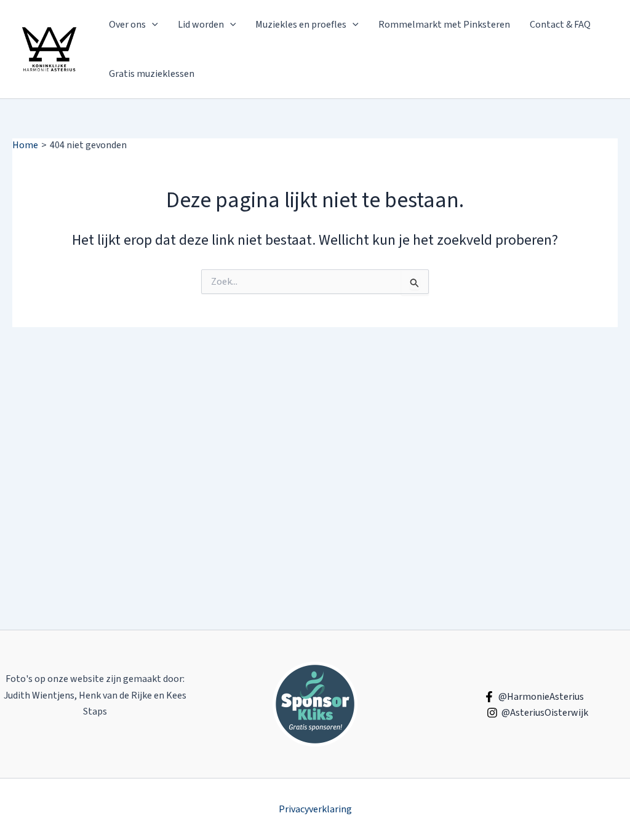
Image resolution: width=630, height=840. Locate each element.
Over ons (127, 24)
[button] (152, 24)
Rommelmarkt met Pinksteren (444, 24)
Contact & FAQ (560, 24)
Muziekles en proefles (300, 24)
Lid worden (201, 24)
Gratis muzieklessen (151, 74)
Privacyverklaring (315, 809)
